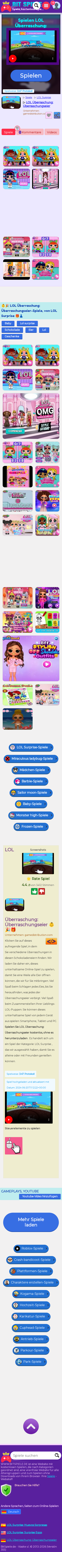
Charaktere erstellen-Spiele (32, 1282)
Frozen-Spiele (32, 826)
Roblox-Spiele (32, 1248)
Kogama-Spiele (32, 1294)
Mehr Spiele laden (31, 1222)
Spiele (8, 132)
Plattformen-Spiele (32, 1271)
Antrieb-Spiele (32, 1339)
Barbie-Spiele (32, 781)
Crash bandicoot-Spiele (32, 1260)
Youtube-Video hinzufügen (40, 1196)
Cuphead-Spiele (32, 1328)
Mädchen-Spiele (32, 770)
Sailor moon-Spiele (32, 792)
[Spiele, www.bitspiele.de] (22, 6)
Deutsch (13, 1511)
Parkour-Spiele (32, 1350)
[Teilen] (57, 115)
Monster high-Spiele (32, 815)
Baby (8, 323)
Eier (31, 329)
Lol (44, 329)
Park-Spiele (32, 1362)
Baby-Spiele (32, 804)
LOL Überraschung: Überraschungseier (32, 1539)
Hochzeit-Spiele (32, 1305)
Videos (52, 132)
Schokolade (12, 329)
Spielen (31, 75)
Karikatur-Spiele (32, 1316)
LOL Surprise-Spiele (32, 747)
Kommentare (30, 132)
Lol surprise (27, 323)
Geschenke (12, 336)
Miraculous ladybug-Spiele (32, 758)
